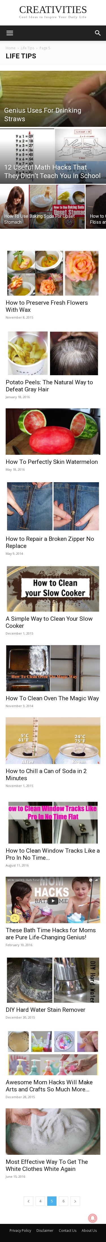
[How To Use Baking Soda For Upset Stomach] (42, 211)
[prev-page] (28, 1201)
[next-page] (75, 1201)
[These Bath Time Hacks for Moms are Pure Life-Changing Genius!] (53, 900)
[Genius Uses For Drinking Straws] (53, 124)
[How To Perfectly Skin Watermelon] (53, 431)
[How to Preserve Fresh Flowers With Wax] (53, 272)
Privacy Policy (20, 1230)
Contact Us (67, 1230)
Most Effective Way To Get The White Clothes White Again (47, 1165)
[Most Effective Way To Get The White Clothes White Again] (53, 1131)
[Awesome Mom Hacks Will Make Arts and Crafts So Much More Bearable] (53, 1052)
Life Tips (27, 48)
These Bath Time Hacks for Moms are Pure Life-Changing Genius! (51, 934)
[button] (10, 33)
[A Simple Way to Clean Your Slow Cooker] (53, 588)
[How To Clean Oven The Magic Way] (53, 668)
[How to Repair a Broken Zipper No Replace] (53, 506)
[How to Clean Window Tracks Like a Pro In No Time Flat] (53, 820)
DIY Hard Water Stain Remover (45, 1009)
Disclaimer (44, 1230)
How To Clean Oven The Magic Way (52, 698)
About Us (89, 1230)
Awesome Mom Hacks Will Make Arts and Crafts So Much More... (49, 1086)
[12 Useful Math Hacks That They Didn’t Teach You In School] (53, 160)
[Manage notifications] (92, 1218)
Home (11, 48)
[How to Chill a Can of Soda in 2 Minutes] (53, 740)
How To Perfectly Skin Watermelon (52, 461)
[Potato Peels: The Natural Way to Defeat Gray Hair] (53, 352)
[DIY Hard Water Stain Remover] (53, 979)
